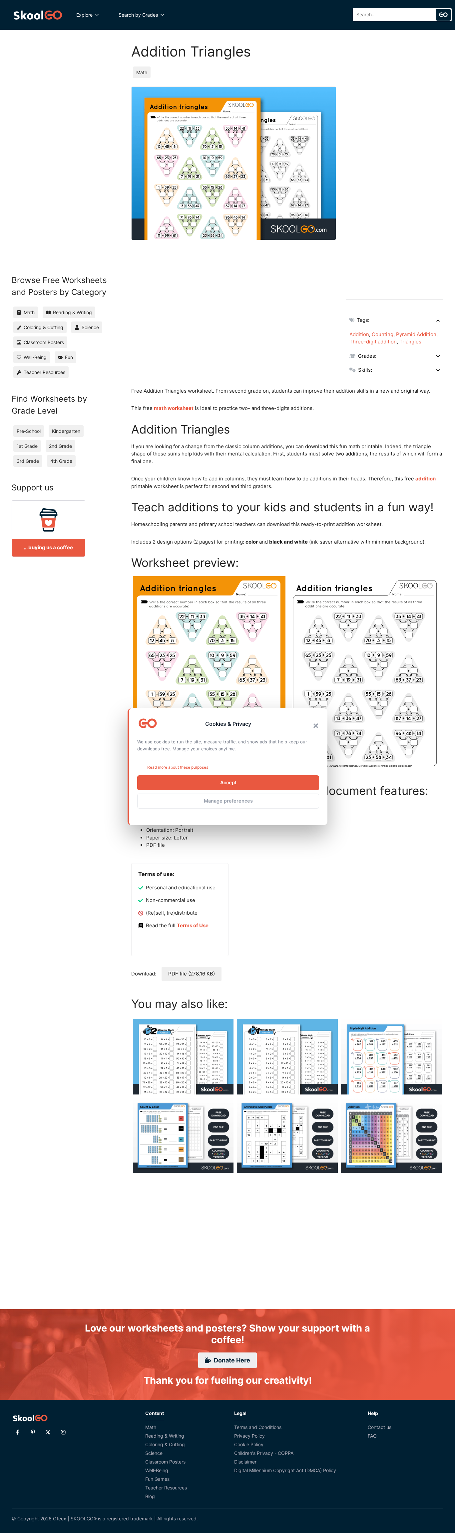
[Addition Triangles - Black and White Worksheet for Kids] (365, 674)
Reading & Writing (164, 1436)
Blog (150, 1496)
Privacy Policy (249, 1436)
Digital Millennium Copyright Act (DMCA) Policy (285, 1470)
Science (154, 1453)
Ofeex (59, 1518)
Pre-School (29, 431)
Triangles (410, 341)
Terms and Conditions (257, 1427)
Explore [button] (84, 15)
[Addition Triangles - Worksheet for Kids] (209, 675)
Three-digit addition (373, 341)
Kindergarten (66, 431)
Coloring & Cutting (165, 1444)
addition (425, 478)
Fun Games (157, 1479)
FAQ (372, 1436)
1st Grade (27, 446)
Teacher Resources (166, 1487)
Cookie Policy (248, 1444)
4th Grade (61, 461)
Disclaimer (245, 1462)
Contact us (379, 1427)
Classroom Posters (165, 1462)
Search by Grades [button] (138, 15)
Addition (359, 334)
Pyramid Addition (416, 334)
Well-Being (156, 1470)
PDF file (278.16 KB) (191, 973)
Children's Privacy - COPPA (263, 1453)
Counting (382, 334)
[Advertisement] (394, 186)
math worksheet (174, 408)
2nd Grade (60, 446)
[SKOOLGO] (38, 15)
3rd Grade (28, 461)
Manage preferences (228, 801)
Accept (228, 782)
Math (141, 72)
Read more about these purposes (177, 767)
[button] (315, 725)
